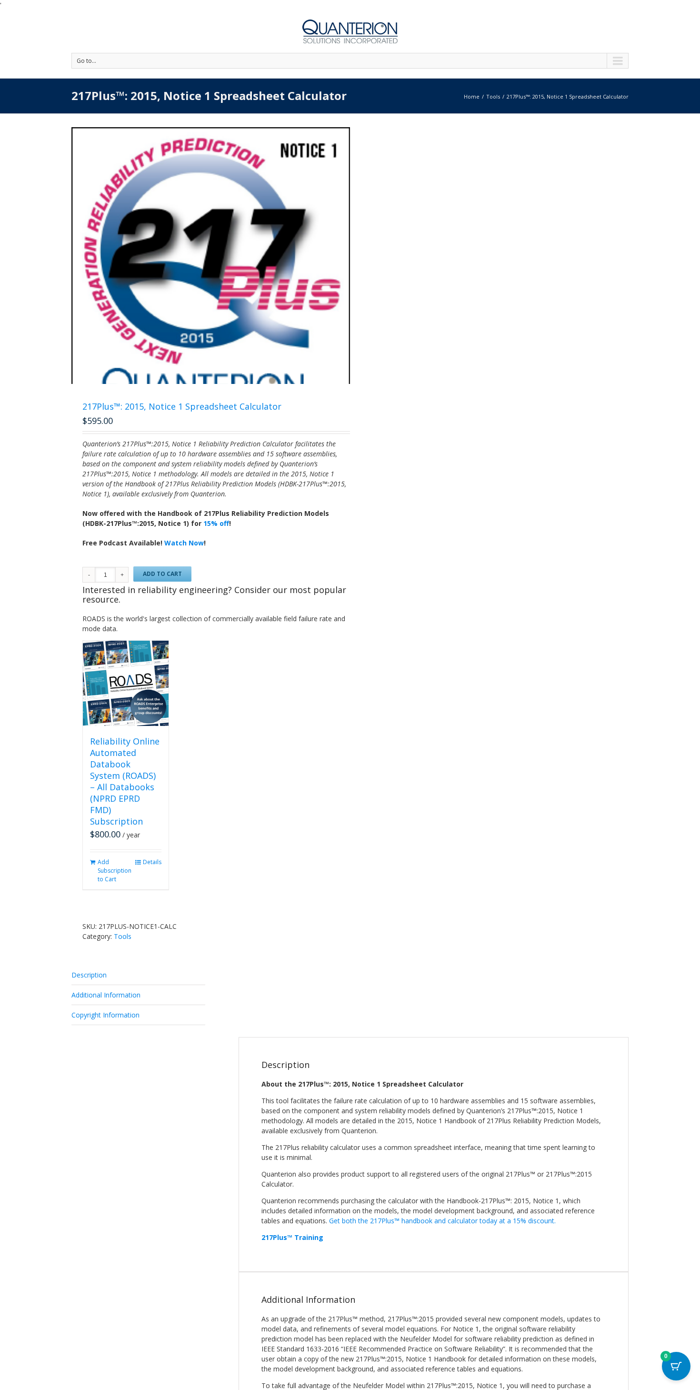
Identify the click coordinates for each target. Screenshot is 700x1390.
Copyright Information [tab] (105, 1014)
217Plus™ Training (292, 1237)
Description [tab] (89, 974)
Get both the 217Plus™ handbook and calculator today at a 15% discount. (443, 1220)
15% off (216, 523)
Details (152, 862)
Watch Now (184, 542)
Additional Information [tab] (105, 994)
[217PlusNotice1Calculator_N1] (210, 277)
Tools (493, 96)
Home (472, 96)
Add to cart (162, 574)
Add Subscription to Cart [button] (111, 870)
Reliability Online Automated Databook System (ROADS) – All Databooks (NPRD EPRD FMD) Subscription (125, 781)
